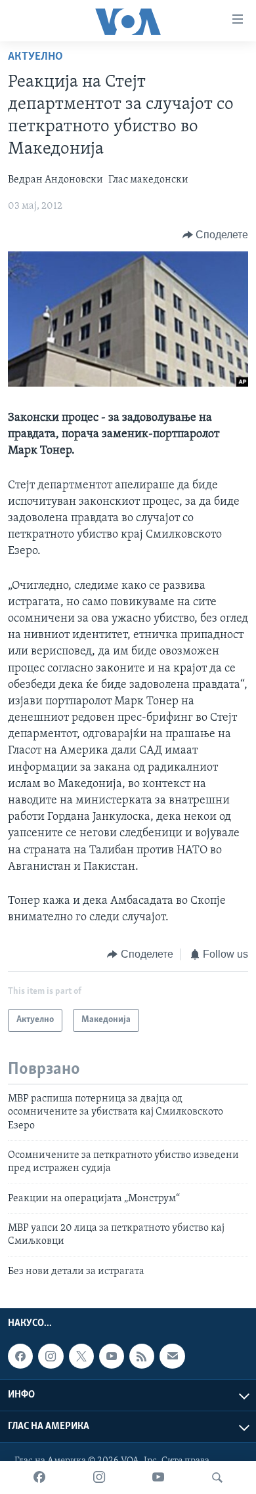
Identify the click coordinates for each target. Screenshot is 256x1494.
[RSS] (141, 1356)
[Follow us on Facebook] (20, 1356)
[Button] (215, 235)
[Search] (217, 1477)
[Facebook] (39, 1477)
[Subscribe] (172, 1356)
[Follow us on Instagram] (50, 1356)
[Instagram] (99, 1477)
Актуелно (35, 57)
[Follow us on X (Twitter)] (81, 1356)
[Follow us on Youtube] (111, 1356)
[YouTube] (158, 1477)
